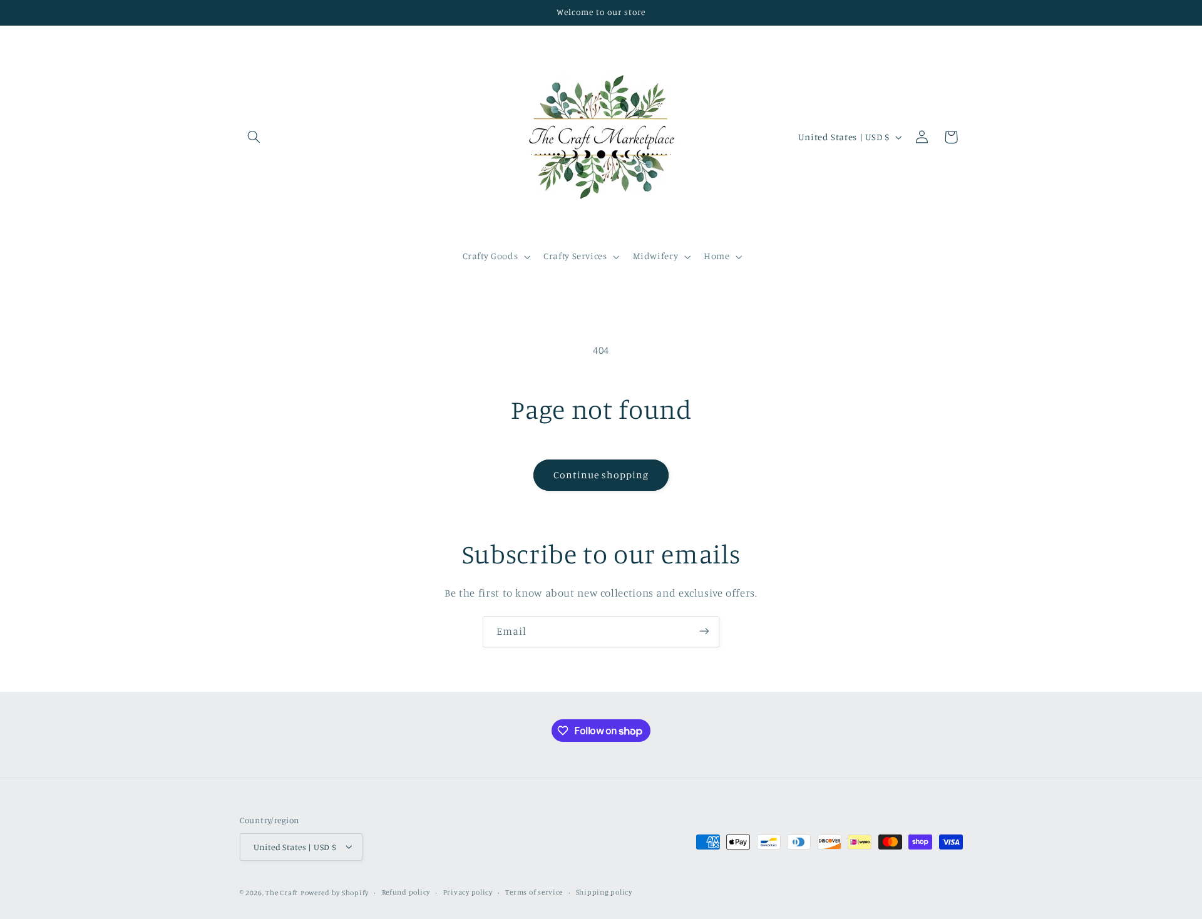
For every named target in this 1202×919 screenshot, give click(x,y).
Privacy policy (468, 892)
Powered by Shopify (334, 892)
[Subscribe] (704, 631)
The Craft (281, 892)
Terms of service (534, 892)
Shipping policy (604, 892)
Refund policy (406, 892)
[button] (254, 137)
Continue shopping (601, 475)
